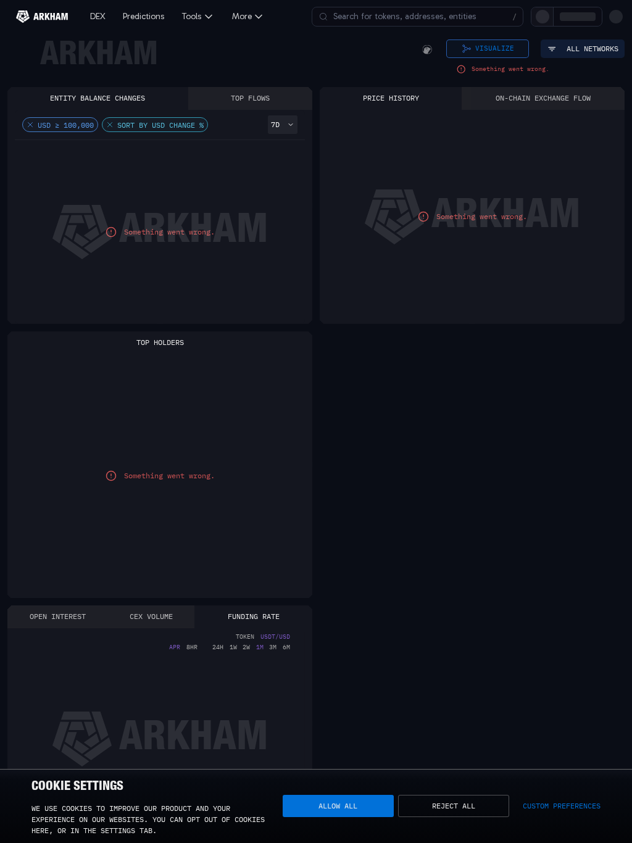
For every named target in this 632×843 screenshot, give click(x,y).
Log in (479, 16)
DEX (98, 16)
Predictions (144, 16)
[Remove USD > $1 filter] (30, 124)
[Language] (595, 17)
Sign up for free (540, 16)
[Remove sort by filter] (110, 124)
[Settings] (616, 17)
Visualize (494, 48)
